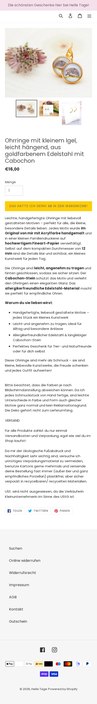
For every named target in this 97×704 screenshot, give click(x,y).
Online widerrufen (24, 560)
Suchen (15, 548)
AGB (13, 597)
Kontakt (16, 609)
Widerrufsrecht (22, 572)
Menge (10, 182)
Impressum (19, 584)
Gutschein (18, 621)
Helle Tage (39, 689)
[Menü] (89, 16)
